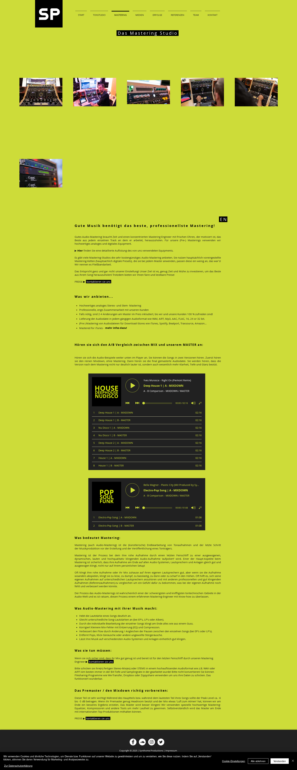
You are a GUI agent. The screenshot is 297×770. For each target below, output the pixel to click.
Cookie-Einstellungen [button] (233, 761)
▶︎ (87, 661)
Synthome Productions (151, 750)
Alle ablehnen (258, 761)
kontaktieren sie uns (101, 661)
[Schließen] (293, 761)
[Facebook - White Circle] (133, 742)
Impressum (171, 750)
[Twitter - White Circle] (160, 742)
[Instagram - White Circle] (151, 742)
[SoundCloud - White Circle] (142, 742)
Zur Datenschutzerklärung (18, 765)
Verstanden (279, 761)
